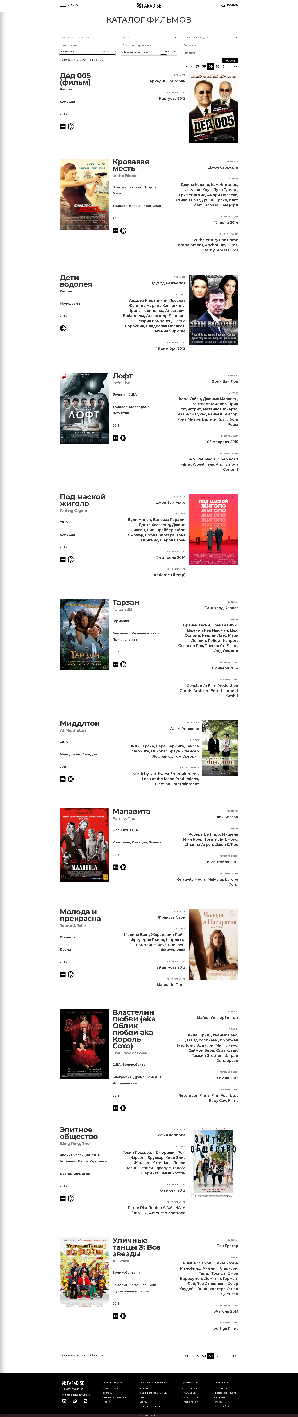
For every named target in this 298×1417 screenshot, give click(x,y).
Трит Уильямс (191, 195)
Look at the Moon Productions (170, 779)
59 (211, 66)
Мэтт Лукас (226, 1045)
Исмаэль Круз (198, 190)
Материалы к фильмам (114, 1397)
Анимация (121, 633)
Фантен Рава (173, 950)
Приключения (125, 639)
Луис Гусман (225, 190)
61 (224, 66)
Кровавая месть (131, 165)
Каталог (143, 1397)
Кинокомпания (228, 234)
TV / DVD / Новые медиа (153, 1382)
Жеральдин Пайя (168, 935)
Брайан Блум (224, 625)
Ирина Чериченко (145, 311)
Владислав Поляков (165, 326)
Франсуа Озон (171, 917)
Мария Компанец (155, 321)
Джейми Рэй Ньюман (207, 630)
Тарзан (126, 602)
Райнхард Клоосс (221, 608)
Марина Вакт (136, 935)
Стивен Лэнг (188, 200)
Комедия (67, 102)
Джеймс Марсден (220, 399)
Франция (120, 830)
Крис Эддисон (200, 1045)
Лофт (123, 376)
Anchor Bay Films (221, 245)
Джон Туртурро (170, 502)
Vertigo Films (226, 1329)
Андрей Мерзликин (148, 300)
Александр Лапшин (165, 316)
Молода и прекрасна (80, 915)
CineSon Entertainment (177, 784)
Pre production (189, 1388)
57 (197, 66)
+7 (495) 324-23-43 (72, 1389)
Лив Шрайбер (160, 530)
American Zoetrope (167, 1213)
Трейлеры (107, 1393)
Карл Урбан (190, 399)
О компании (221, 1382)
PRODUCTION (188, 1393)
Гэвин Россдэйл (138, 1152)
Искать (230, 60)
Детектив (121, 413)
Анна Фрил (198, 1035)
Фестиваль (219, 1397)
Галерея (218, 1402)
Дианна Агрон (199, 844)
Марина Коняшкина (165, 305)
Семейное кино (145, 633)
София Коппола (170, 1135)
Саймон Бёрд (201, 1050)
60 (218, 66)
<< (186, 66)
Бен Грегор (227, 1246)
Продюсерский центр (225, 1393)
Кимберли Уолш (199, 1263)
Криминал (152, 206)
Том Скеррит (186, 756)
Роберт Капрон (222, 640)
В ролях (233, 179)
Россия (66, 89)
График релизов (110, 1388)
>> (235, 66)
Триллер (120, 206)
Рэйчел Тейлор (222, 414)
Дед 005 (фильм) (75, 79)
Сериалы (144, 1402)
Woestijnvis (203, 464)
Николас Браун (165, 751)
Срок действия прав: (150, 51)
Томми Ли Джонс (220, 839)
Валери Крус (214, 419)
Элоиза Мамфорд (221, 205)
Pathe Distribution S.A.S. (150, 1208)
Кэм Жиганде (224, 184)
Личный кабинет (222, 1406)
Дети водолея (76, 281)
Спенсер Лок (190, 646)
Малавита (131, 811)
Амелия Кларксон (220, 1268)
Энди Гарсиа (142, 746)
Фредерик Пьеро (147, 940)
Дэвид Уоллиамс (201, 1040)
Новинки (144, 1388)
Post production (189, 1397)
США (133, 394)
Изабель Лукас (191, 414)
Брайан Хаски (196, 625)
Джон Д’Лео (226, 844)
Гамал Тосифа (212, 1273)
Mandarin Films (171, 985)
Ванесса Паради (169, 520)
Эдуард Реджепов (167, 283)
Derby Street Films (220, 250)
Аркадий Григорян (167, 81)
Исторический (125, 1083)
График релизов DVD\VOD (153, 1393)
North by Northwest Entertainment (165, 774)
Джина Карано (195, 184)
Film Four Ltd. (224, 1095)
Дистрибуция (221, 1388)
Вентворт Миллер (209, 404)
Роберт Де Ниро (204, 834)
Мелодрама (70, 303)
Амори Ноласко (222, 195)
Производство (190, 1382)
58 (204, 66)
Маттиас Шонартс (220, 409)
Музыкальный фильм (131, 1291)
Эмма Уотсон (173, 1173)
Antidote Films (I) (169, 575)
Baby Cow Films (223, 1100)
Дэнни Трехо (214, 200)
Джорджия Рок (170, 1152)
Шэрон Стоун (172, 540)
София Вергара (159, 535)
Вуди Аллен (139, 520)
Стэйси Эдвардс (155, 1168)
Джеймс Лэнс (224, 1035)
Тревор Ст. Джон (221, 646)
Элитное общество (79, 1133)
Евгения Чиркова (168, 331)
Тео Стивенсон (211, 1284)
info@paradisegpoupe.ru (76, 1394)
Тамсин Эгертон (207, 1055)
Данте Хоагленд (154, 525)
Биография (122, 1077)
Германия (121, 621)
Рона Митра (188, 419)
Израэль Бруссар (146, 1158)
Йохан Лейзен (171, 945)
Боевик (135, 206)
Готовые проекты (190, 1402)
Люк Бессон (226, 817)
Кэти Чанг (162, 1163)
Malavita (215, 879)
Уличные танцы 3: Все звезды (137, 1247)
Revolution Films (194, 1095)
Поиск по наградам (149, 1406)
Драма (65, 949)
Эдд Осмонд (226, 651)
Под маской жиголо (82, 500)
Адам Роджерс (184, 729)
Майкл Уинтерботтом (217, 1018)
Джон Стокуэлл (223, 167)
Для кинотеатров (112, 1382)
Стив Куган (226, 1050)
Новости (106, 1402)
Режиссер (179, 75)
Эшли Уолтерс (211, 1289)
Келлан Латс (214, 635)
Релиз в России (176, 92)
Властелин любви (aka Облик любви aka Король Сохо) (134, 1029)
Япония (66, 1155)
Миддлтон (80, 723)
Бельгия (120, 394)
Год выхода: (88, 51)
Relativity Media (191, 879)
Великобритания (127, 187)
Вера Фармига (170, 746)
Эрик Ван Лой (225, 381)
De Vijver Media (201, 459)
